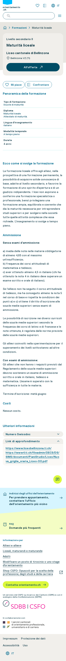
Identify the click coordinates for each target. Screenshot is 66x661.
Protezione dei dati (33, 638)
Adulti (6, 556)
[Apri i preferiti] (37, 5)
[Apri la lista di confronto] (44, 5)
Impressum (10, 638)
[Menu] (59, 15)
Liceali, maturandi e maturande (22, 551)
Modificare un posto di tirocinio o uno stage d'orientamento (31, 563)
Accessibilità (11, 645)
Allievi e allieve (12, 545)
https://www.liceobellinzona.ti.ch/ (28, 448)
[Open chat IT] (57, 479)
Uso (25, 645)
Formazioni (19, 27)
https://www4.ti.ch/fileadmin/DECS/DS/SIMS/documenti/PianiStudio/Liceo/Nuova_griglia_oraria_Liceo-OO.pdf (32, 457)
